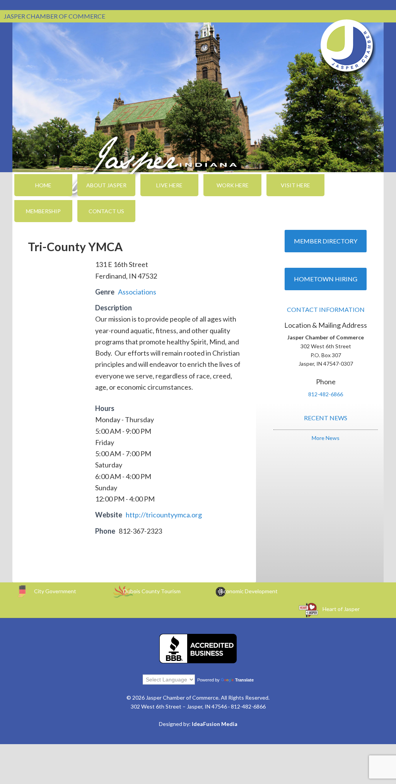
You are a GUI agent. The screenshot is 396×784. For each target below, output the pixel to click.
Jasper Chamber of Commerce (347, 46)
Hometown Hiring (325, 278)
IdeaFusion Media (214, 724)
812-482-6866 (325, 394)
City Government (55, 591)
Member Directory (325, 241)
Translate (244, 680)
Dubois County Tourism (152, 591)
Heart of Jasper (341, 609)
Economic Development (249, 591)
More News (326, 438)
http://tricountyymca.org (164, 514)
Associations (137, 292)
